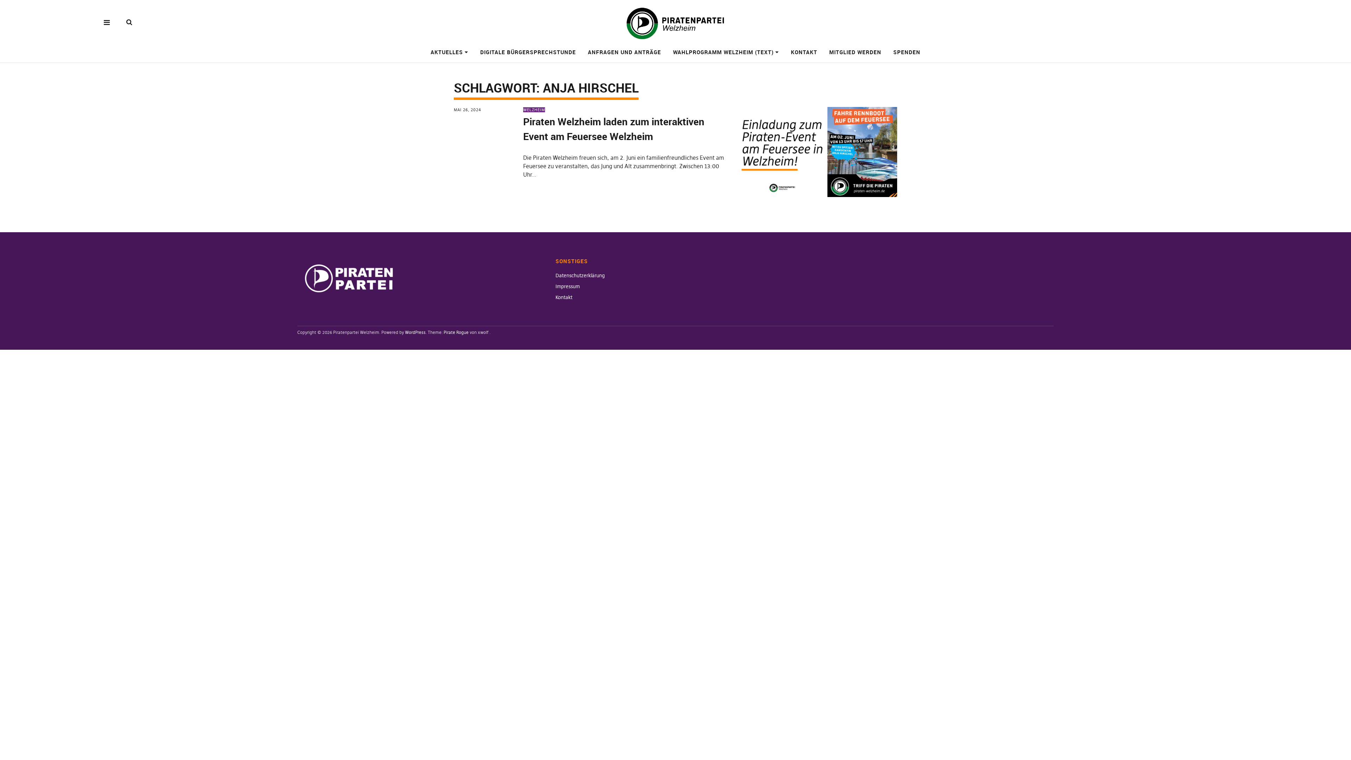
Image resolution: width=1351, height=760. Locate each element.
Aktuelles (447, 52)
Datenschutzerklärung (580, 275)
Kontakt (804, 52)
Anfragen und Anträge (624, 52)
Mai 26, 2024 (467, 109)
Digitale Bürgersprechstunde (528, 52)
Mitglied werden (855, 52)
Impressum (568, 286)
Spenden (906, 52)
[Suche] (129, 22)
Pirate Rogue (456, 332)
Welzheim (534, 109)
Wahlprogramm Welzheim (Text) (723, 52)
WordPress (415, 332)
